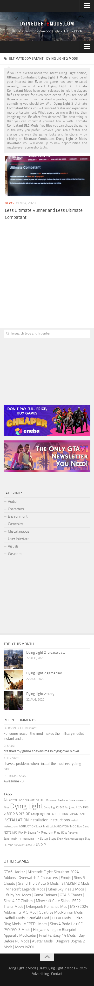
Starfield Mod (38, 918)
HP (59, 814)
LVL (52, 826)
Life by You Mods (17, 895)
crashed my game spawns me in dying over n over (41, 751)
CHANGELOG (32, 800)
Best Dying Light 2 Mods (57, 968)
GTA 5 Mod (27, 912)
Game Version (17, 813)
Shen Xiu (62, 838)
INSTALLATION (16, 820)
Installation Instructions (49, 820)
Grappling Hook (41, 814)
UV (38, 845)
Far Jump (70, 807)
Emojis (66, 877)
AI (5, 800)
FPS (85, 807)
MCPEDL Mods (35, 924)
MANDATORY (61, 826)
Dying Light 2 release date (46, 652)
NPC (15, 832)
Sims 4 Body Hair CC (66, 924)
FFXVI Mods (61, 918)
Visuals (13, 546)
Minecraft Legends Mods (25, 889)
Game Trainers (45, 895)
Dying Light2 (51, 807)
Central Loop (15, 800)
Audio (12, 501)
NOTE (8, 833)
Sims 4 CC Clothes (18, 900)
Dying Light (26, 806)
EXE (62, 807)
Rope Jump (28, 838)
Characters (16, 509)
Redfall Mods (14, 918)
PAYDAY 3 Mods (17, 929)
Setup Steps (48, 838)
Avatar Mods (42, 941)
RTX (37, 838)
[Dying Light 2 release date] (13, 659)
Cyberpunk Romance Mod (46, 906)
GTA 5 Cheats (71, 895)
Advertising (40, 974)
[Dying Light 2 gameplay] (13, 680)
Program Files (50, 833)
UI (34, 845)
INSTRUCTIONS (28, 826)
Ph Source (30, 832)
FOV (79, 807)
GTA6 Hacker (14, 872)
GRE (54, 814)
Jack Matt (43, 826)
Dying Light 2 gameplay (44, 673)
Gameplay (15, 524)
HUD (65, 814)
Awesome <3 (14, 781)
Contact (56, 974)
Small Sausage (76, 838)
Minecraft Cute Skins (52, 900)
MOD (73, 826)
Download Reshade (57, 800)
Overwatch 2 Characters (38, 877)
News (9, 203)
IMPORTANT (77, 814)
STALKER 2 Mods (75, 883)
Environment (17, 516)
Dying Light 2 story (40, 694)
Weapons (15, 554)
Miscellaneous (18, 531)
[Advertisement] (47, 272)
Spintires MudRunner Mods (61, 912)
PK (38, 832)
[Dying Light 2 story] (13, 700)
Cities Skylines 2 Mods (66, 889)
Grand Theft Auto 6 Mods (38, 883)
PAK (20, 832)
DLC (43, 800)
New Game (83, 826)
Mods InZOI (24, 947)
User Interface (18, 539)
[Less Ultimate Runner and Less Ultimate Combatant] (47, 176)
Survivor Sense (23, 845)
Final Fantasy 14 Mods (57, 935)
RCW (64, 832)
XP (43, 844)
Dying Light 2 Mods (21, 968)
